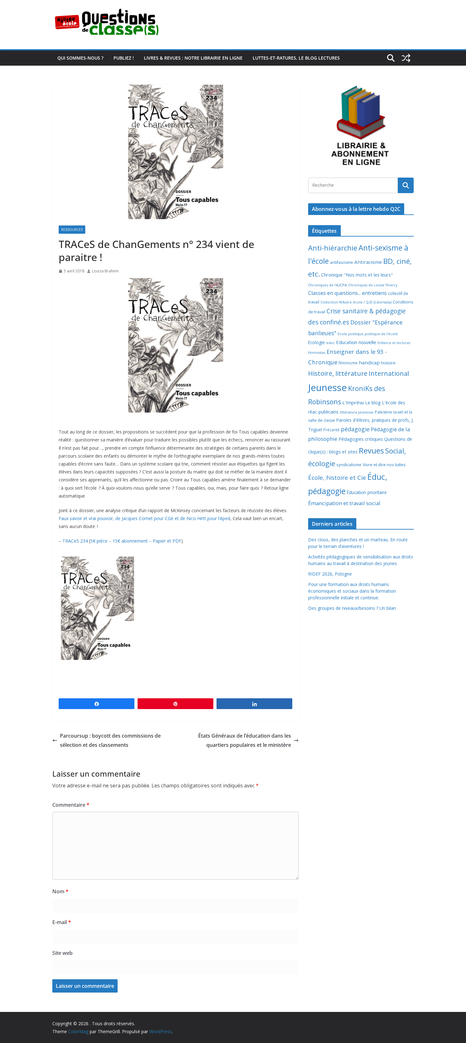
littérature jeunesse (356, 412)
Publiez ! (123, 58)
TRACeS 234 (75, 541)
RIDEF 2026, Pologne (330, 574)
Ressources (72, 229)
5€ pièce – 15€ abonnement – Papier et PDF (135, 541)
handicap (369, 362)
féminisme (348, 362)
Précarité (331, 429)
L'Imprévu (353, 402)
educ (330, 343)
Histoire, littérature (337, 373)
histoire (388, 363)
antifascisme (341, 262)
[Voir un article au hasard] (406, 58)
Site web (62, 952)
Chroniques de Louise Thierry (372, 285)
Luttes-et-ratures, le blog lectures (296, 58)
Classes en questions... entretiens (347, 293)
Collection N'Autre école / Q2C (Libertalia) (356, 302)
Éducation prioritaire (367, 492)
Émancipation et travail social (344, 503)
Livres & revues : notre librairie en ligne (193, 58)
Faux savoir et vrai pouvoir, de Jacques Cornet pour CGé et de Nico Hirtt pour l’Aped (144, 518)
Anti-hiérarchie (332, 247)
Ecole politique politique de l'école (368, 333)
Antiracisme (368, 262)
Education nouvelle (356, 342)
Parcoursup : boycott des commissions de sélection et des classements (110, 740)
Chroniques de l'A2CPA (327, 285)
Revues (371, 450)
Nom (60, 891)
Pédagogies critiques (361, 439)
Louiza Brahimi (105, 271)
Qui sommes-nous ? (80, 58)
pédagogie (355, 429)
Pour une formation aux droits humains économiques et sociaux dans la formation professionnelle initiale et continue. (352, 591)
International (389, 373)
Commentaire (70, 804)
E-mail (61, 922)
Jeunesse (327, 387)
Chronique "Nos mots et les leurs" (357, 275)
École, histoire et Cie (337, 477)
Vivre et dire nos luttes (384, 464)
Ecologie (316, 342)
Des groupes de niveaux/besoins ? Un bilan (352, 608)
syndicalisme (348, 464)
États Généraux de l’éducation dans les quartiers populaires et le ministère (244, 740)
